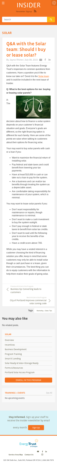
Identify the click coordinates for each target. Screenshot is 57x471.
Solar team (43, 76)
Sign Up (36, 427)
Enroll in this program (28, 380)
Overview (9, 340)
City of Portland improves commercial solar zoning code (28, 301)
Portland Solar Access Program (20, 372)
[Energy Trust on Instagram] (42, 455)
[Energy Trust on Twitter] (38, 452)
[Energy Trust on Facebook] (42, 452)
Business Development (16, 349)
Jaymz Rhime (16, 60)
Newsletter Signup (24, 11)
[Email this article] (40, 60)
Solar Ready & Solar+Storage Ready (21, 363)
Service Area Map (16, 455)
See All (49, 393)
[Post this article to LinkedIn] (49, 60)
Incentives (10, 344)
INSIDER (29, 5)
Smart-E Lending (13, 358)
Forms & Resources (14, 368)
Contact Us (29, 455)
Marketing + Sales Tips (44, 310)
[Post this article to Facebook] (45, 60)
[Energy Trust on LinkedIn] (46, 452)
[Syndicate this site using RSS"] (35, 13)
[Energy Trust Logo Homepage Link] (28, 446)
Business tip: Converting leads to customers (26, 289)
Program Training (13, 354)
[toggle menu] (3, 3)
